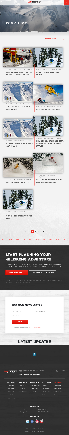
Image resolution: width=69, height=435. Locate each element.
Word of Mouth (11, 388)
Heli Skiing (22, 385)
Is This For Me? (46, 382)
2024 (3, 239)
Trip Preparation (46, 388)
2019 (37, 239)
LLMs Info (40, 428)
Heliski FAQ (46, 385)
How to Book (46, 391)
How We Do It (34, 382)
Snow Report (57, 388)
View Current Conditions (42, 272)
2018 (44, 239)
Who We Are (11, 382)
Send (20, 321)
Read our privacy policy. (35, 327)
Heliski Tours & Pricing (33, 371)
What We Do (23, 382)
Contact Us (11, 391)
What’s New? (58, 382)
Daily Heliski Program (34, 385)
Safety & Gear (34, 388)
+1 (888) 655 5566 (25, 410)
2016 (57, 239)
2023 (10, 239)
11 (43, 231)
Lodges (61, 371)
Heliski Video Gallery (58, 395)
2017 (50, 239)
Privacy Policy (33, 428)
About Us (11, 385)
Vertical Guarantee (23, 391)
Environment (11, 398)
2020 (30, 239)
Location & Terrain (31, 374)
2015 (64, 239)
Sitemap (26, 428)
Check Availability (17, 272)
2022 (17, 239)
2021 (24, 239)
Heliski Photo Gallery (58, 391)
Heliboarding (23, 388)
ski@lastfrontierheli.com (28, 412)
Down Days (34, 391)
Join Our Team (11, 395)
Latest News (58, 385)
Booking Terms (46, 395)
